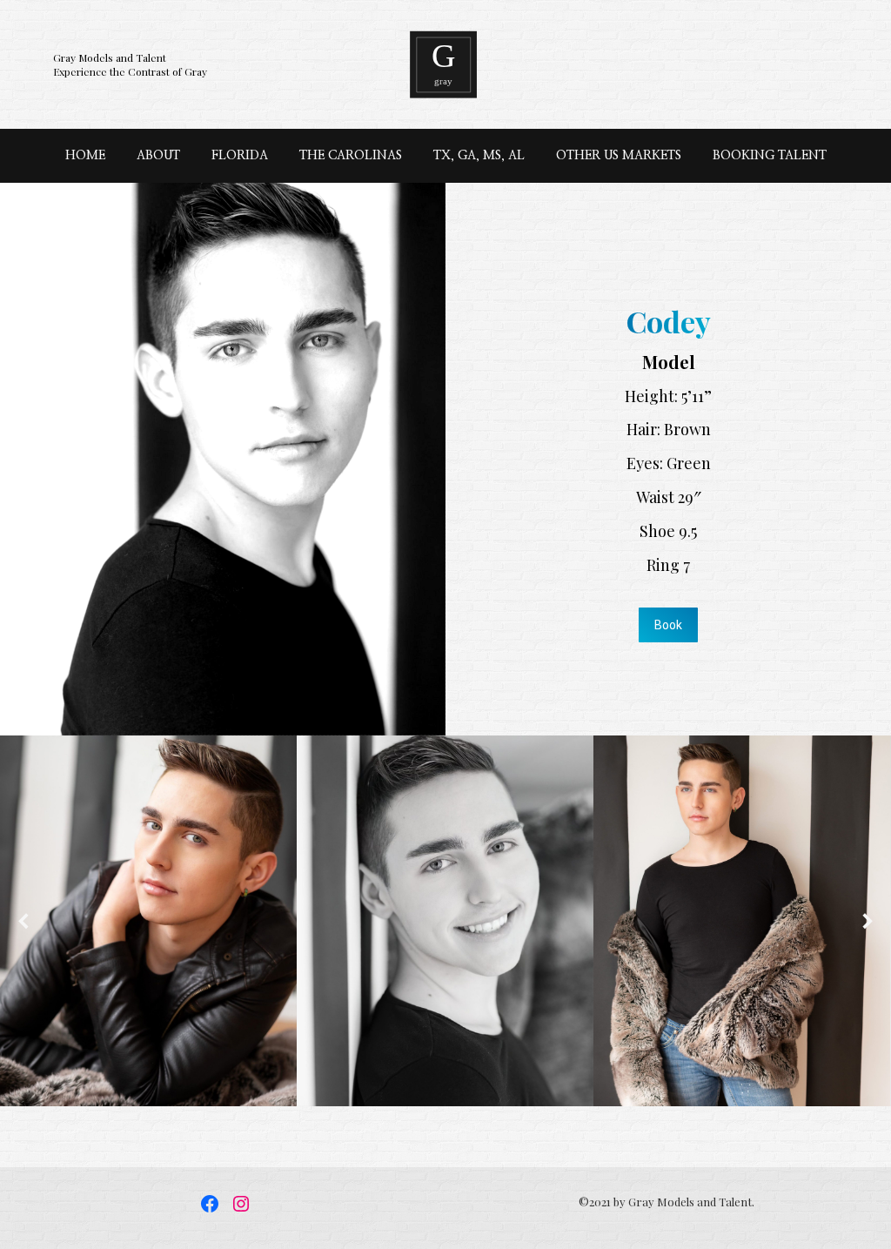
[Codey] (148, 920)
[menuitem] (85, 155)
